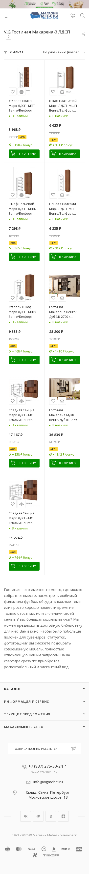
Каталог (13, 689)
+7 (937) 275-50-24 (45, 766)
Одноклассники (50, 816)
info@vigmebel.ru (48, 781)
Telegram (38, 816)
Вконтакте (25, 816)
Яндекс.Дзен (63, 816)
